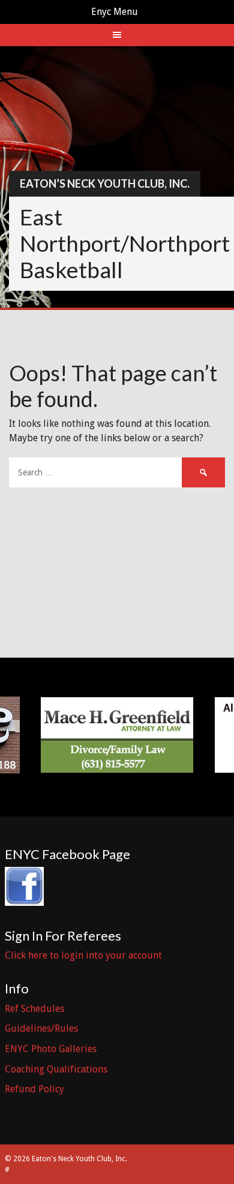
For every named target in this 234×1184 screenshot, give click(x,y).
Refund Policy (34, 1089)
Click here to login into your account (83, 955)
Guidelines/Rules (41, 1028)
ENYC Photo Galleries (51, 1049)
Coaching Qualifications (56, 1069)
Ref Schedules (34, 1008)
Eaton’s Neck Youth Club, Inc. (105, 183)
